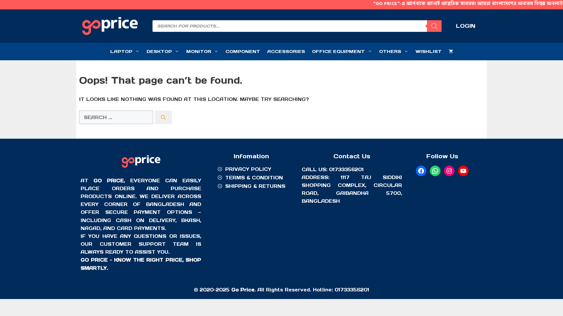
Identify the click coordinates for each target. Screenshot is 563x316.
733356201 (354, 290)
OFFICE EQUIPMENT (338, 51)
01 (337, 290)
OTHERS (390, 51)
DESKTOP (159, 51)
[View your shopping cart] (451, 51)
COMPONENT (242, 51)
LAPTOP (121, 51)
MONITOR (198, 51)
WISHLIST (429, 51)
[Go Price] (141, 168)
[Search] (434, 26)
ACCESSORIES (286, 51)
